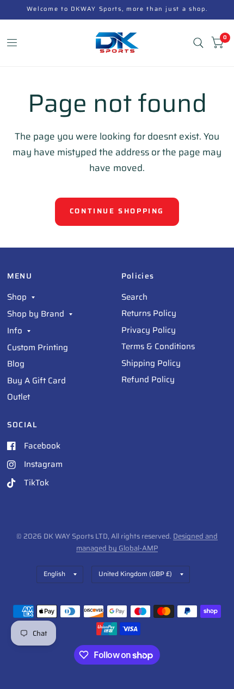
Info (14, 330)
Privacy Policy (148, 330)
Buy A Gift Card (36, 380)
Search (134, 297)
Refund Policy (148, 379)
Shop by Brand (35, 313)
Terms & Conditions (158, 346)
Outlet (18, 396)
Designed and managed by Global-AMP (147, 542)
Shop (17, 297)
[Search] (198, 43)
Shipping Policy (151, 363)
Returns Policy (148, 313)
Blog (15, 363)
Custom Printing (37, 347)
